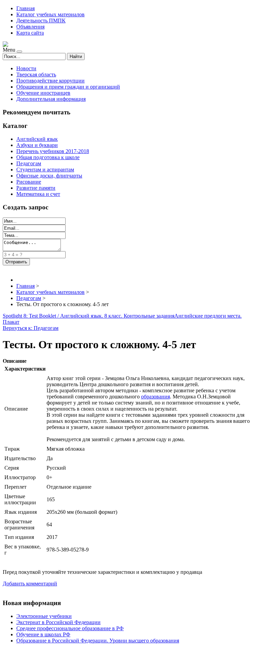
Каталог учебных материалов (50, 14)
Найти (76, 56)
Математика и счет (38, 194)
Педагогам (28, 163)
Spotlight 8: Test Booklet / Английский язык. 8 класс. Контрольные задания (88, 316)
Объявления (30, 27)
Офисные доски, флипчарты (49, 176)
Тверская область (36, 74)
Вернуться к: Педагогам (30, 328)
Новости (26, 68)
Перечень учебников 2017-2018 (52, 151)
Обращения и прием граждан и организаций (68, 87)
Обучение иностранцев (43, 93)
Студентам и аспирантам (45, 169)
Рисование (28, 182)
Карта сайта (30, 33)
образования (155, 396)
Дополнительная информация (51, 99)
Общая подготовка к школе (48, 157)
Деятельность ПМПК (41, 20)
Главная (25, 8)
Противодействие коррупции (50, 80)
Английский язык (37, 139)
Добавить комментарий (30, 583)
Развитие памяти (35, 188)
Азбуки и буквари (37, 145)
